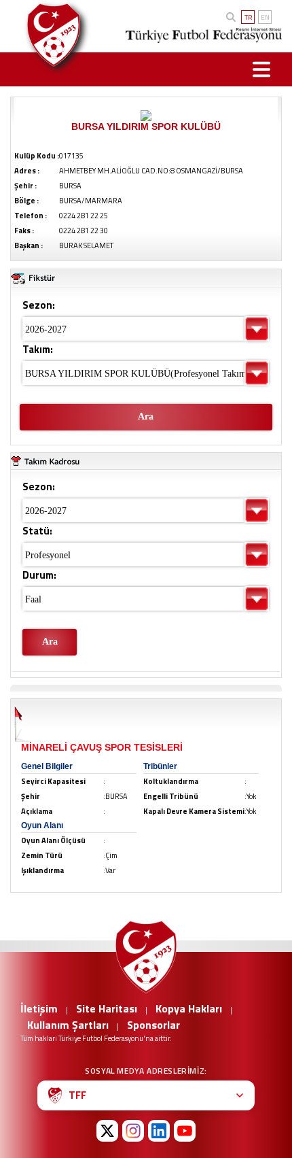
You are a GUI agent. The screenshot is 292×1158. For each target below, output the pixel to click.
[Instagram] (133, 1131)
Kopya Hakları (189, 1008)
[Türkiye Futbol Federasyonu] (51, 35)
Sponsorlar (153, 1025)
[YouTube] (185, 1131)
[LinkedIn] (159, 1131)
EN (265, 17)
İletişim (39, 1008)
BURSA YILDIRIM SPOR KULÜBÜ (146, 126)
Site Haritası (106, 1008)
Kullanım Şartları (68, 1025)
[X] (107, 1131)
